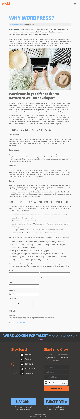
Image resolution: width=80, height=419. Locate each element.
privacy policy (42, 414)
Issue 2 (16, 322)
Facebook (29, 354)
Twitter (28, 359)
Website (12, 290)
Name (11, 270)
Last (41, 277)
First (10, 277)
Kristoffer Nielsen (16, 24)
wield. (6, 4)
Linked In (29, 364)
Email (11, 282)
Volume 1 (23, 322)
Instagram (30, 369)
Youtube (29, 373)
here (40, 339)
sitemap (36, 414)
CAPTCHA (12, 299)
